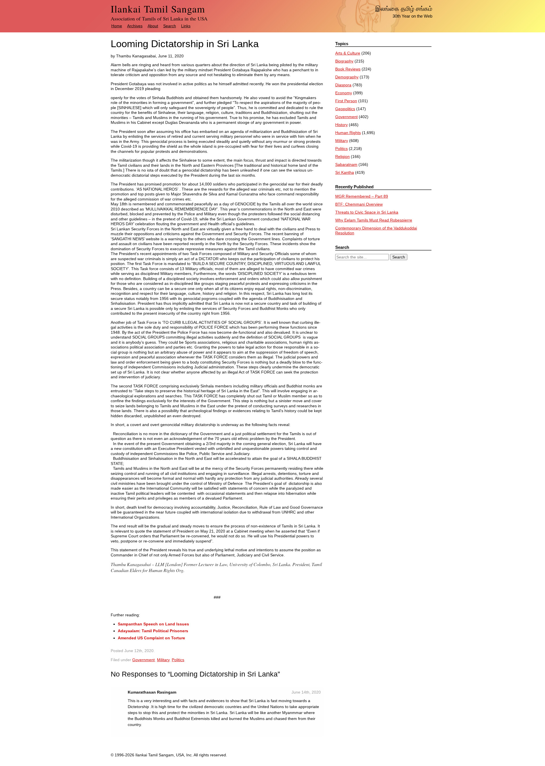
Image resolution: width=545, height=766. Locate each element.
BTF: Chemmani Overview (359, 204)
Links (185, 26)
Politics (178, 660)
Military (163, 660)
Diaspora (343, 85)
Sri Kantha (344, 172)
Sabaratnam (346, 164)
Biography (344, 61)
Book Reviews (347, 69)
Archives (134, 26)
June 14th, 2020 (306, 692)
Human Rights (348, 132)
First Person (346, 101)
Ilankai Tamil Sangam (158, 8)
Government (143, 660)
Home (116, 26)
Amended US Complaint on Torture (151, 638)
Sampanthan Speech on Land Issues (153, 624)
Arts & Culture (347, 53)
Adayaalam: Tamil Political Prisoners (153, 631)
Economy (343, 93)
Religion (342, 156)
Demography (347, 77)
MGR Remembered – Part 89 (361, 196)
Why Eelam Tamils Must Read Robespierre (373, 220)
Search (169, 26)
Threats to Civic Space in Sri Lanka (366, 212)
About (153, 26)
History (341, 124)
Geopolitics (345, 109)
